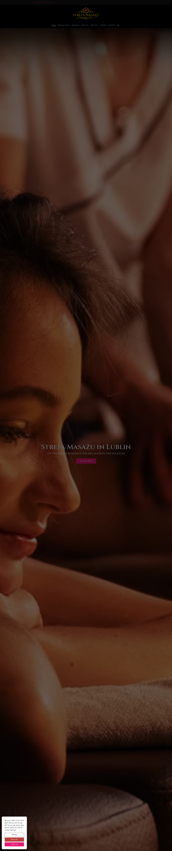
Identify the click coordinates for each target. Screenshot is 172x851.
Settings (14, 834)
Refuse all (14, 839)
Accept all (14, 844)
